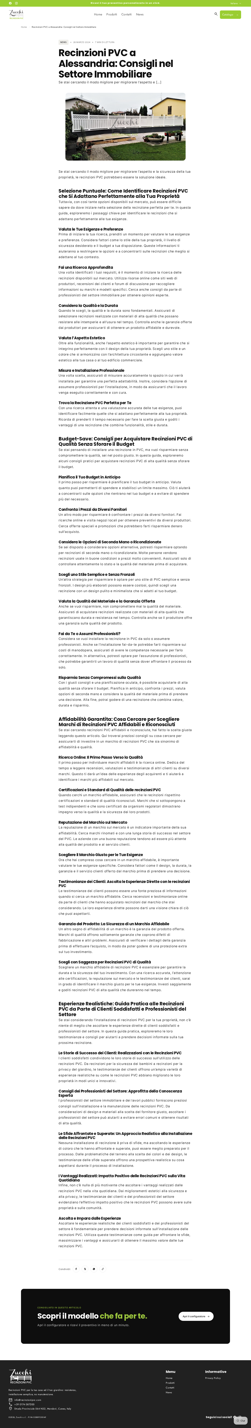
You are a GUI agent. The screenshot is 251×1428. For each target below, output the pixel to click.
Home (24, 27)
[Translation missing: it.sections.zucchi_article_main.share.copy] (102, 1269)
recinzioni (87, 177)
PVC (99, 177)
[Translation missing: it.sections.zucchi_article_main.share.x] (85, 1269)
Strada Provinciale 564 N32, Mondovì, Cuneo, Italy (42, 1408)
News (169, 1392)
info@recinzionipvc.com (27, 1400)
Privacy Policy (213, 1378)
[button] (216, 14)
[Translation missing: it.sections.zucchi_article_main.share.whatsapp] (93, 1269)
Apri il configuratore (196, 1316)
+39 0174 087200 (24, 1404)
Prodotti (170, 1383)
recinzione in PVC (129, 450)
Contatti (170, 1387)
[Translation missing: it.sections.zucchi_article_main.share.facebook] (76, 1269)
